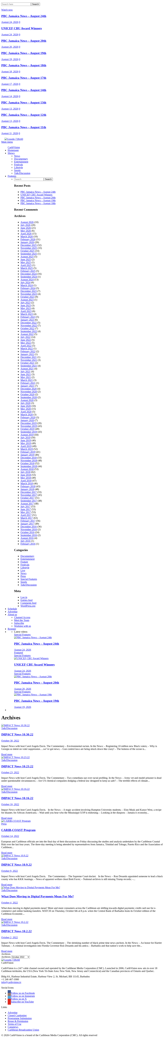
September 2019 (28, 431)
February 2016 (27, 543)
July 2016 (25, 541)
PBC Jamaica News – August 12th (23, 114)
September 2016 (28, 535)
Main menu (7, 142)
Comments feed (28, 603)
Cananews (13, 1027)
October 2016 (27, 532)
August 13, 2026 (9, 108)
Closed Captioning (17, 1015)
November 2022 (28, 325)
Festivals (24, 564)
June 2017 (25, 509)
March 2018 (26, 483)
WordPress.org (27, 606)
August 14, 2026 (9, 96)
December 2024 (28, 274)
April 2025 (26, 265)
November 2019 (28, 426)
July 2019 (25, 437)
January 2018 (27, 489)
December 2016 (28, 526)
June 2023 (25, 305)
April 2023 (26, 311)
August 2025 (27, 256)
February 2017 (27, 520)
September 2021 (28, 365)
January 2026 (27, 242)
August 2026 (27, 222)
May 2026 (25, 230)
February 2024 (27, 288)
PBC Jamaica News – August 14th (23, 90)
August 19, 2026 (9, 59)
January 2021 (27, 386)
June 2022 (25, 340)
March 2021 (26, 380)
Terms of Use (14, 1024)
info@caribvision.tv (11, 982)
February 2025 (27, 271)
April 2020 (26, 411)
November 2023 (28, 294)
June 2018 (25, 475)
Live (22, 570)
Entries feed (26, 600)
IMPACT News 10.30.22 (17, 734)
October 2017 (27, 498)
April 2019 (26, 446)
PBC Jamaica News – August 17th (23, 77)
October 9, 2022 (9, 871)
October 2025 (27, 251)
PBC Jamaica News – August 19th (23, 53)
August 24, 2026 (9, 22)
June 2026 (25, 228)
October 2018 (27, 463)
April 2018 (26, 480)
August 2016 (27, 538)
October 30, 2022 (10, 740)
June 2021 (25, 374)
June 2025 (25, 259)
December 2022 (28, 322)
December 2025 (28, 245)
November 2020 (28, 391)
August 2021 (27, 368)
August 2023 (27, 299)
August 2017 (27, 503)
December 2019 (28, 423)
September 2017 (28, 500)
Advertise (12, 1012)
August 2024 (27, 279)
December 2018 (28, 457)
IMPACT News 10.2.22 (16, 931)
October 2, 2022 (9, 937)
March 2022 (26, 348)
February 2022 (27, 351)
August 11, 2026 (9, 133)
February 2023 (27, 317)
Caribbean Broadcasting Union (23, 1029)
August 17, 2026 (9, 84)
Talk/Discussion (28, 584)
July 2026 (25, 225)
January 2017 (27, 523)
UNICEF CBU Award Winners (21, 28)
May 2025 (25, 262)
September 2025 (28, 253)
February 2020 (27, 417)
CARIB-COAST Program (18, 830)
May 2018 (25, 477)
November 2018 (28, 460)
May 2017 (25, 512)
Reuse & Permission (18, 1021)
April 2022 (26, 345)
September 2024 (28, 276)
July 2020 (25, 403)
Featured (18, 652)
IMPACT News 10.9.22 (16, 864)
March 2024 (26, 285)
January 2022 (27, 354)
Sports (23, 582)
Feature (24, 561)
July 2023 (25, 302)
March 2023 (26, 314)
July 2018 (25, 472)
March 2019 (26, 449)
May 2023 (25, 308)
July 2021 (25, 371)
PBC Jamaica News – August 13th (23, 102)
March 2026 (26, 236)
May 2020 (25, 408)
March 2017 (26, 518)
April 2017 (26, 515)
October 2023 (27, 296)
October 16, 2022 (10, 804)
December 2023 (28, 291)
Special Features (28, 579)
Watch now (7, 9)
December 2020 (28, 388)
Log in (23, 597)
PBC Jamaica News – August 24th (23, 16)
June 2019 (25, 440)
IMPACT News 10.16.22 (17, 798)
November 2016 (28, 529)
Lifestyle (24, 567)
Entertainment (27, 559)
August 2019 (27, 434)
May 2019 (25, 443)
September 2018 (28, 466)
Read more (6, 754)
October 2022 (27, 328)
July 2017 (25, 506)
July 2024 (25, 282)
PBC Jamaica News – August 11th (23, 127)
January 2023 (27, 319)
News (23, 573)
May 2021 (25, 377)
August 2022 (27, 334)
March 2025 (26, 268)
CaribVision (14, 147)
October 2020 (27, 394)
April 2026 (26, 233)
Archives (5, 957)
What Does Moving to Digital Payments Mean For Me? (37, 896)
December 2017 (28, 492)
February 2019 (27, 452)
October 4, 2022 (9, 902)
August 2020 (27, 400)
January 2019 (27, 454)
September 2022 (28, 331)
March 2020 (26, 414)
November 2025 (28, 248)
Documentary (27, 556)
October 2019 (27, 429)
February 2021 (27, 383)
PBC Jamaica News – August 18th (23, 65)
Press (23, 576)
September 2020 (28, 397)
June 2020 (25, 406)
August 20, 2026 (9, 46)
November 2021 (28, 360)
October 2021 (27, 363)
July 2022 (25, 337)
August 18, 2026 (9, 71)
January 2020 (27, 420)
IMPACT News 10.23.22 (17, 766)
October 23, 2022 (10, 772)
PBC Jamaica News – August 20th (23, 40)
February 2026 (27, 239)
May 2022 (25, 342)
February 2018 (27, 486)
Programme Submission (20, 1018)
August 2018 (27, 469)
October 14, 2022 (10, 836)
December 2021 (28, 357)
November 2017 (28, 495)
